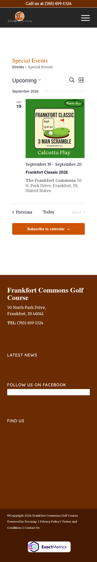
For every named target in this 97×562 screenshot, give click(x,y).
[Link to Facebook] (56, 533)
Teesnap (30, 521)
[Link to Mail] (78, 533)
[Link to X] (63, 533)
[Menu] (83, 18)
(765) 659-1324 (58, 3)
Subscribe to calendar (45, 228)
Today (48, 212)
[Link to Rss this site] (86, 533)
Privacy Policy (49, 521)
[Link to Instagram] (71, 533)
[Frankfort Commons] (40, 18)
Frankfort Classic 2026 (47, 172)
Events (18, 67)
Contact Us (32, 527)
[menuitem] (83, 18)
